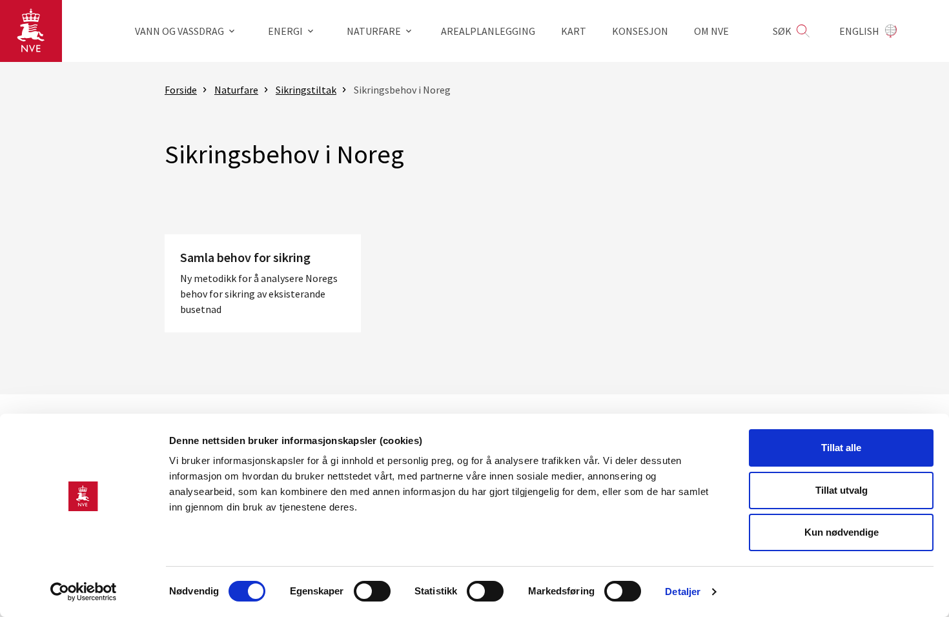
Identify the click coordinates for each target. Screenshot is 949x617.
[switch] (372, 591)
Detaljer (682, 591)
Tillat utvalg (841, 490)
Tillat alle (841, 447)
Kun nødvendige (841, 532)
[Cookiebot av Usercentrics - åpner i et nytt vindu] (83, 592)
